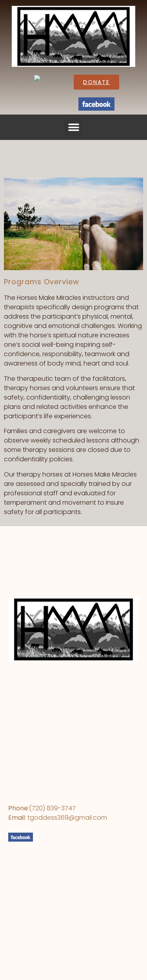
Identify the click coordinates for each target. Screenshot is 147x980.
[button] (73, 127)
